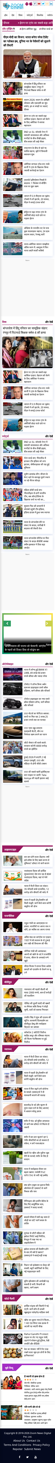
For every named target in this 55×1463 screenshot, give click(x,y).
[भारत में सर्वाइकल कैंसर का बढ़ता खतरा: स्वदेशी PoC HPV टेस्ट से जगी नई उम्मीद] (12, 1173)
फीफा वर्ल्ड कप (46, 28)
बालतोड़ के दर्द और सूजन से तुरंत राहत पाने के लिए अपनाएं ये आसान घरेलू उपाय (36, 1108)
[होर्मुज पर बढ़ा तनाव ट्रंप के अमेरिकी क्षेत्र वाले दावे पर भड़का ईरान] (12, 216)
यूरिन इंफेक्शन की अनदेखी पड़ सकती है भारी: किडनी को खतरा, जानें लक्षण (36, 1284)
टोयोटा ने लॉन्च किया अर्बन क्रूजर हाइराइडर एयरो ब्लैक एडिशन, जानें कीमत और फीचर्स (37, 687)
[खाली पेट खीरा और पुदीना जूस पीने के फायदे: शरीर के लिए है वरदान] (12, 1157)
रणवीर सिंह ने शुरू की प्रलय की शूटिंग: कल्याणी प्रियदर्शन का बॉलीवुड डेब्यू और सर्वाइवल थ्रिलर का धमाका (37, 1022)
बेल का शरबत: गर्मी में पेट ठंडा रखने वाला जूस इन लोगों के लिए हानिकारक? (37, 1352)
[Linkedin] (51, 4)
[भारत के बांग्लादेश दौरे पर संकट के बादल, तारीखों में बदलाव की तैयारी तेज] (12, 526)
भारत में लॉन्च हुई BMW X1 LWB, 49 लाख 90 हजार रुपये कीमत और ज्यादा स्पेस (36, 673)
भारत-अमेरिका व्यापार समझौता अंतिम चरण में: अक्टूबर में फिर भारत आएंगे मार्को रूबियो (36, 247)
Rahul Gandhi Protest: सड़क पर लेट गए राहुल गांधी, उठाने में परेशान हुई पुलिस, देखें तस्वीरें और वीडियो (36, 1338)
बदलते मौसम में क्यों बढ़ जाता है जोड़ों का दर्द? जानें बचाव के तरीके (36, 1220)
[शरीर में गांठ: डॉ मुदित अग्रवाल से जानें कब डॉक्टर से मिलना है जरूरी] (12, 1125)
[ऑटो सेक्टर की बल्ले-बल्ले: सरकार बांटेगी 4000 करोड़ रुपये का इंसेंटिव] (12, 747)
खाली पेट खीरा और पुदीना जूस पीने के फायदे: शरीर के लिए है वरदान (36, 1156)
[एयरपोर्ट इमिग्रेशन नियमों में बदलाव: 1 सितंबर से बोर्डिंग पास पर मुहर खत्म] (12, 184)
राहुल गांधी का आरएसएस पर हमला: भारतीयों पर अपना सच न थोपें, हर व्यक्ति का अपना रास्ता (37, 926)
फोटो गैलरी (9, 1298)
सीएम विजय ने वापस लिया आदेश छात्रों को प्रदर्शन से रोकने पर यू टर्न (37, 969)
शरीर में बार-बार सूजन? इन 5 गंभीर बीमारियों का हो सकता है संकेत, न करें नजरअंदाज (36, 1140)
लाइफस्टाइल (10, 849)
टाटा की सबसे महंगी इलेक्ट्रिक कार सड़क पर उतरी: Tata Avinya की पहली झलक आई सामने (37, 776)
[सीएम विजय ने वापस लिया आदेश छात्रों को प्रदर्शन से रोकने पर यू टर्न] (12, 969)
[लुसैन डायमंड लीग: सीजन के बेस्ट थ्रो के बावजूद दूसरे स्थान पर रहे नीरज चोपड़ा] (12, 478)
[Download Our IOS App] (30, 3)
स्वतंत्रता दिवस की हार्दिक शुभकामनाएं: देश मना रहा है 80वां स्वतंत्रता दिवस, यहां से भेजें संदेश (37, 875)
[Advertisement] (27, 289)
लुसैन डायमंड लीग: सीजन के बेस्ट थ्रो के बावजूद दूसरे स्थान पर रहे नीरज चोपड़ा (37, 477)
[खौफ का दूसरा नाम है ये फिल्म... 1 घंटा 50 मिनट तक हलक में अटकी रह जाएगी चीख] (12, 1323)
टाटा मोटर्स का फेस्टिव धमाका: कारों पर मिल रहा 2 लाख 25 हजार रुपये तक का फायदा (36, 716)
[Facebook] (35, 4)
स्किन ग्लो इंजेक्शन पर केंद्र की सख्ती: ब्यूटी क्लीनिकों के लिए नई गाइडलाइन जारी (37, 1268)
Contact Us (33, 1440)
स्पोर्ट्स (30, 15)
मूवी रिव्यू (9, 1368)
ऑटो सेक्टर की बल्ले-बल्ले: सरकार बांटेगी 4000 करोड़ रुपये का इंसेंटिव (35, 746)
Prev (7, 645)
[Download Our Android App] (26, 3)
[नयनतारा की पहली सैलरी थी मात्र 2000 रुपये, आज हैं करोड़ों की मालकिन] (12, 993)
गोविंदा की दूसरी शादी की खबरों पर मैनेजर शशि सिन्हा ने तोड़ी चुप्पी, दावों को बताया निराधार (37, 1006)
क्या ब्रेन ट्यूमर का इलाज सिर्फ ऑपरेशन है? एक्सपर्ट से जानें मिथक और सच (37, 1188)
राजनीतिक (9, 916)
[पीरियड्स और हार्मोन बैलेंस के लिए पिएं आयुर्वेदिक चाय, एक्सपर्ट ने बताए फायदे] (12, 1205)
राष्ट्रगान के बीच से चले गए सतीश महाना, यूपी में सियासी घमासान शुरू (35, 151)
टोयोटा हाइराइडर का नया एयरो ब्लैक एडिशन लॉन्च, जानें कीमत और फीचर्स (37, 702)
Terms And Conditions (17, 1445)
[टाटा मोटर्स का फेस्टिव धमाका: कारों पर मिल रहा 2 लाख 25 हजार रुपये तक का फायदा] (12, 718)
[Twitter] (43, 4)
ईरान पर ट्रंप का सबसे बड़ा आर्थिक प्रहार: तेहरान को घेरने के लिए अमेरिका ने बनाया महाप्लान (36, 120)
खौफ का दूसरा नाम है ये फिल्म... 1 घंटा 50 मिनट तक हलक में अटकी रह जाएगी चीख (37, 1323)
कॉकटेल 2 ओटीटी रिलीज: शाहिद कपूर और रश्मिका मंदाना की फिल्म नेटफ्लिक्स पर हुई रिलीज (37, 1037)
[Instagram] (47, 4)
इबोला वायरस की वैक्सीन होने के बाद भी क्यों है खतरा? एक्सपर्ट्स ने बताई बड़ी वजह (36, 1252)
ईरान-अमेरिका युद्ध (28, 28)
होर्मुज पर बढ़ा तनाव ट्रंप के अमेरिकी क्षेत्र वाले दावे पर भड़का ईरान (35, 215)
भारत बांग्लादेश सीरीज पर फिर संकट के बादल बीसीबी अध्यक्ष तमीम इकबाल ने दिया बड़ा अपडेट (36, 542)
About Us (19, 1440)
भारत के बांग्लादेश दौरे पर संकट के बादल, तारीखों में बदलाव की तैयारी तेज (34, 525)
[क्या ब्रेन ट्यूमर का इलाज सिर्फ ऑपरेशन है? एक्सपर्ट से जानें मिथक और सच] (12, 1189)
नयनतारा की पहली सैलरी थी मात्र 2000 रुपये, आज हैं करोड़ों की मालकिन (37, 992)
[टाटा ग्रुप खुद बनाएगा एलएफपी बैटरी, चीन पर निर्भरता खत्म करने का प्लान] (12, 732)
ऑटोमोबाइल (7, 664)
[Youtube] (39, 4)
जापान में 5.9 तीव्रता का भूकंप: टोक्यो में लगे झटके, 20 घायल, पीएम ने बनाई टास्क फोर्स (37, 199)
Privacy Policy (41, 1445)
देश (13, 15)
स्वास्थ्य (8, 1049)
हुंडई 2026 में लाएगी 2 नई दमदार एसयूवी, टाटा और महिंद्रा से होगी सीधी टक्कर (35, 760)
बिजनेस (40, 15)
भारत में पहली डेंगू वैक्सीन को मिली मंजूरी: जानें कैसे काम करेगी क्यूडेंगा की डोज (37, 903)
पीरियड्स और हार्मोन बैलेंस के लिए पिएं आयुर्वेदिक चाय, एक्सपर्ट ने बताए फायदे (36, 1204)
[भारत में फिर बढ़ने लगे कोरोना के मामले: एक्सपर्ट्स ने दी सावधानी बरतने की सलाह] (12, 1093)
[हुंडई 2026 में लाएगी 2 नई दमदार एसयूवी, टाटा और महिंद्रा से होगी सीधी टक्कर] (12, 761)
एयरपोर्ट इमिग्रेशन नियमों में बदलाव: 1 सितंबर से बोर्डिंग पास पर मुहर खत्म (35, 183)
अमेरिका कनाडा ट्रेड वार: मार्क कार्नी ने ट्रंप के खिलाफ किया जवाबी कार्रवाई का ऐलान (37, 167)
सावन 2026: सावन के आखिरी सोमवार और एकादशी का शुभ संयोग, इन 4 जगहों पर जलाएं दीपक (36, 104)
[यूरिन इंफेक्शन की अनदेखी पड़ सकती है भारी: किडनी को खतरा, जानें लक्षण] (12, 1285)
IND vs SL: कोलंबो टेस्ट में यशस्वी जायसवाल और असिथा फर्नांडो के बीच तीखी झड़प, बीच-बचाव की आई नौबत (36, 136)
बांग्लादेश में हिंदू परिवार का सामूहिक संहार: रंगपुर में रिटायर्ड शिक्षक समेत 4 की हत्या (35, 88)
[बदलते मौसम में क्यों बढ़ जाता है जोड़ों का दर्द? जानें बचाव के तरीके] (12, 1221)
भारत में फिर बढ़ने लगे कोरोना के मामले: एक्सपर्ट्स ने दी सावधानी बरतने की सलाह (36, 1092)
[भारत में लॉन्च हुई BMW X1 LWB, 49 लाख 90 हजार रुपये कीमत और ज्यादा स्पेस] (12, 674)
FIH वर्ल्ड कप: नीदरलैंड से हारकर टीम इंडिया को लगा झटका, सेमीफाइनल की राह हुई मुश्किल (36, 462)
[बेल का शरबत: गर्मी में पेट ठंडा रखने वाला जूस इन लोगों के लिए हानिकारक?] (12, 1352)
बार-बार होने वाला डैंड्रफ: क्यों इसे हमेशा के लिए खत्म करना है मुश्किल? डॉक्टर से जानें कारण (36, 860)
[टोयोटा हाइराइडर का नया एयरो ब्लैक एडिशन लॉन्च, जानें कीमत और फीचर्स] (12, 703)
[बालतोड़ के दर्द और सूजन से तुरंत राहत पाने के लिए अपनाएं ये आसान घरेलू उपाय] (12, 1109)
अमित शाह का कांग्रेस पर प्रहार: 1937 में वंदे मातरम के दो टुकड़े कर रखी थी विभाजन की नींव (37, 940)
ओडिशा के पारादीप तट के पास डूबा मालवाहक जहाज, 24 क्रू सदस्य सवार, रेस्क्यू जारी (36, 231)
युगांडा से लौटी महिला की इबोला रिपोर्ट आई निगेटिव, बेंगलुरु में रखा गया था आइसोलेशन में (34, 1237)
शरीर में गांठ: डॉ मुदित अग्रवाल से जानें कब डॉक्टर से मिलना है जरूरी (36, 1124)
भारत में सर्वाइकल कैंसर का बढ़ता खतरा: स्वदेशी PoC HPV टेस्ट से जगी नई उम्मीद (36, 1172)
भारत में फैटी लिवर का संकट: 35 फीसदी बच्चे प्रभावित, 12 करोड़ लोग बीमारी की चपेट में (36, 889)
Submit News (32, 1449)
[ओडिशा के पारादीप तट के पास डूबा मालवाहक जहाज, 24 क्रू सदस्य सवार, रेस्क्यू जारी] (12, 232)
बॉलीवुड (8, 982)
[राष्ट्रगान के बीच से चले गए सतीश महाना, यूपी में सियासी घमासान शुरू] (12, 152)
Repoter (18, 1449)
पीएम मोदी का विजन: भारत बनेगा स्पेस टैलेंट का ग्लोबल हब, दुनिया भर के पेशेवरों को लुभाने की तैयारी (26, 41)
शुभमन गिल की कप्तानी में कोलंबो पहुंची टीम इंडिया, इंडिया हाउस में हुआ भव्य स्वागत (37, 509)
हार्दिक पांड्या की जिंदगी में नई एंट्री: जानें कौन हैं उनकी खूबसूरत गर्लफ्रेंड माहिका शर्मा (36, 1309)
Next (49, 645)
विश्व (20, 15)
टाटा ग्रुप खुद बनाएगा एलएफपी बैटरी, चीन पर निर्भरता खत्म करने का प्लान (35, 731)
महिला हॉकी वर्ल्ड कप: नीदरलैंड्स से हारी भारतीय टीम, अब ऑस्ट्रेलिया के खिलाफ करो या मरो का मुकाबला (35, 494)
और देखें (49, 322)
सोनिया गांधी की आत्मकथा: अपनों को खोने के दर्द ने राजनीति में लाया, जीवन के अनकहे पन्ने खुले (37, 955)
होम (5, 15)
